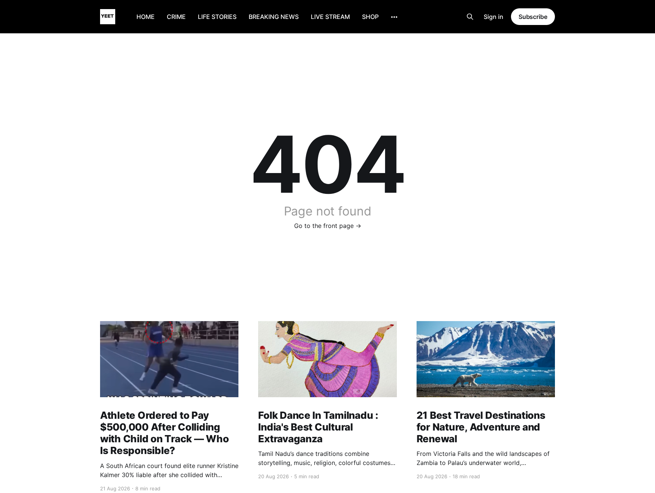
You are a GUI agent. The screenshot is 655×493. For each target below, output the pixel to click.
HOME (145, 16)
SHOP (370, 16)
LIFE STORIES (217, 16)
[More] (394, 17)
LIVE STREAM (330, 16)
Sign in (493, 16)
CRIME (176, 16)
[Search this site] (470, 17)
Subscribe (533, 16)
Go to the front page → (327, 225)
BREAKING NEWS (274, 16)
